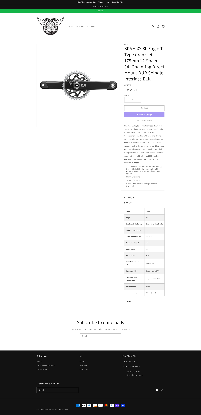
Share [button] (129, 301)
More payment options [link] (144, 120)
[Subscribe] (118, 336)
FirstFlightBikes (46, 409)
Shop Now (83, 365)
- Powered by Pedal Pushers (59, 409)
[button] (153, 26)
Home (81, 361)
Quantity (127, 95)
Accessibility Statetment (46, 365)
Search (39, 361)
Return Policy (42, 370)
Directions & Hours (135, 375)
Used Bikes (83, 370)
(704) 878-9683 (133, 372)
